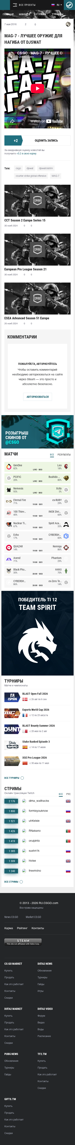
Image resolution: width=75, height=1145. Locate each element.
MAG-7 (55, 176)
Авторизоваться (38, 396)
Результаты (64, 454)
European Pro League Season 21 (25, 269)
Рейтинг (22, 928)
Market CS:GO (33, 917)
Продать (9, 977)
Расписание (44, 1036)
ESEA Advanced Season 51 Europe (26, 318)
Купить (8, 971)
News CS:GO (11, 917)
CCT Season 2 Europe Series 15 (24, 220)
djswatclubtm (46, 168)
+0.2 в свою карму (26, 154)
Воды (41, 1029)
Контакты (38, 928)
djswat (30, 168)
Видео (41, 1023)
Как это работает (14, 984)
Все (52, 454)
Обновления (44, 971)
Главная (8, 14)
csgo (18, 168)
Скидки (8, 998)
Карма (8, 928)
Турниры (57, 14)
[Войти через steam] (69, 5)
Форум (41, 1016)
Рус (68, 794)
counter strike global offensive (31, 176)
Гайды (41, 984)
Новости (24, 14)
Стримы (41, 14)
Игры (40, 991)
